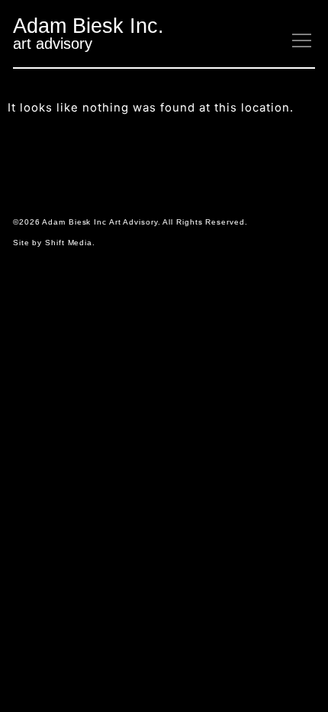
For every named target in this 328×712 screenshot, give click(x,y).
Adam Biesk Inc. (88, 25)
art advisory (52, 43)
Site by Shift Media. (54, 242)
